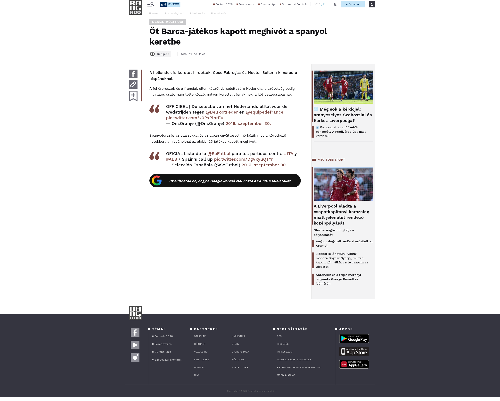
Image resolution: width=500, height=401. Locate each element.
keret (155, 13)
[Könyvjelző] (133, 96)
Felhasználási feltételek (294, 359)
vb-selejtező (175, 13)
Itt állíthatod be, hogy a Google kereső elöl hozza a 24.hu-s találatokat (230, 181)
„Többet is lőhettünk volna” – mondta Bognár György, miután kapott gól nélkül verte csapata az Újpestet (342, 260)
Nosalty (199, 367)
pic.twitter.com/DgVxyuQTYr (243, 159)
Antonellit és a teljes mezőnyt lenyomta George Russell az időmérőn (338, 279)
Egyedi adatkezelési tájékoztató (299, 367)
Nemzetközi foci (167, 22)
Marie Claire (240, 367)
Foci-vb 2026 (224, 4)
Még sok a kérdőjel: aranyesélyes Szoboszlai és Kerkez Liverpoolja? (343, 115)
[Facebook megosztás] (133, 74)
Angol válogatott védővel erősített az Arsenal (344, 243)
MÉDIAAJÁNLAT (286, 375)
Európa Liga (268, 4)
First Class (201, 359)
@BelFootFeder (222, 112)
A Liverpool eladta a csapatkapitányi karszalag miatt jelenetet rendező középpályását (341, 215)
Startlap (200, 336)
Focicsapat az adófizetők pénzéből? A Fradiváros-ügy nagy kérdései (341, 131)
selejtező (219, 13)
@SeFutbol (219, 153)
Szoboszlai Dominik (294, 4)
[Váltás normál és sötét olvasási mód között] (335, 4)
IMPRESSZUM (285, 351)
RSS (279, 336)
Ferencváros (246, 4)
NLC (196, 375)
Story (235, 344)
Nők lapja (238, 359)
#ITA (288, 153)
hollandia (198, 13)
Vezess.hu (201, 351)
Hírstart (199, 344)
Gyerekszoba (240, 351)
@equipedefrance (264, 112)
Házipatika (238, 336)
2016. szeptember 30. (248, 123)
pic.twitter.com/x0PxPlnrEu (194, 117)
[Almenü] (151, 4)
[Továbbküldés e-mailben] (133, 84)
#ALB (171, 159)
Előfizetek (353, 4)
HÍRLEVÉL (282, 344)
